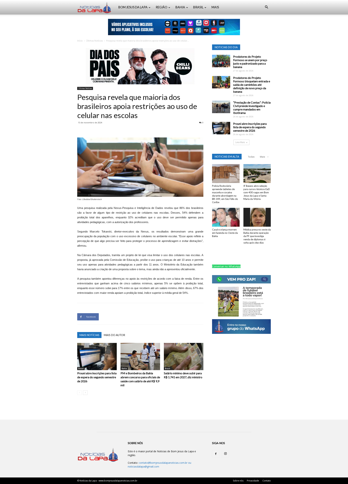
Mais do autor (114, 335)
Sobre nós (238, 480)
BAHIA (180, 7)
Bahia (124, 368)
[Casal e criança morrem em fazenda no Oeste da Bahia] (226, 217)
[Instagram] (225, 454)
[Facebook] (215, 454)
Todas (251, 156)
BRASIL (198, 7)
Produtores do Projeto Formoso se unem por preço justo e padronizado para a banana (250, 62)
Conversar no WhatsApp (226, 266)
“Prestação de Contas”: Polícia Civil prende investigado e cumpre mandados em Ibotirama (252, 107)
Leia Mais (240, 142)
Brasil (81, 368)
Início (80, 40)
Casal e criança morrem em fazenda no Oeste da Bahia (225, 233)
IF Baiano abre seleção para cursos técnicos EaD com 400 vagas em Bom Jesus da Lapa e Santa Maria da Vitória (256, 192)
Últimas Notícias (94, 40)
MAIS (215, 7)
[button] (266, 7)
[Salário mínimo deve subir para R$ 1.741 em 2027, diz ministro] (183, 356)
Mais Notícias (89, 335)
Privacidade (253, 480)
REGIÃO (161, 7)
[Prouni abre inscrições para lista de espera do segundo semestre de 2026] (97, 356)
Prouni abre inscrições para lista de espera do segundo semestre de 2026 (97, 377)
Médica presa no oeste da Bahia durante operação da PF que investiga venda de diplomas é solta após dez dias (257, 236)
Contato (266, 480)
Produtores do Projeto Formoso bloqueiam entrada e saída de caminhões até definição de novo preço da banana (251, 84)
